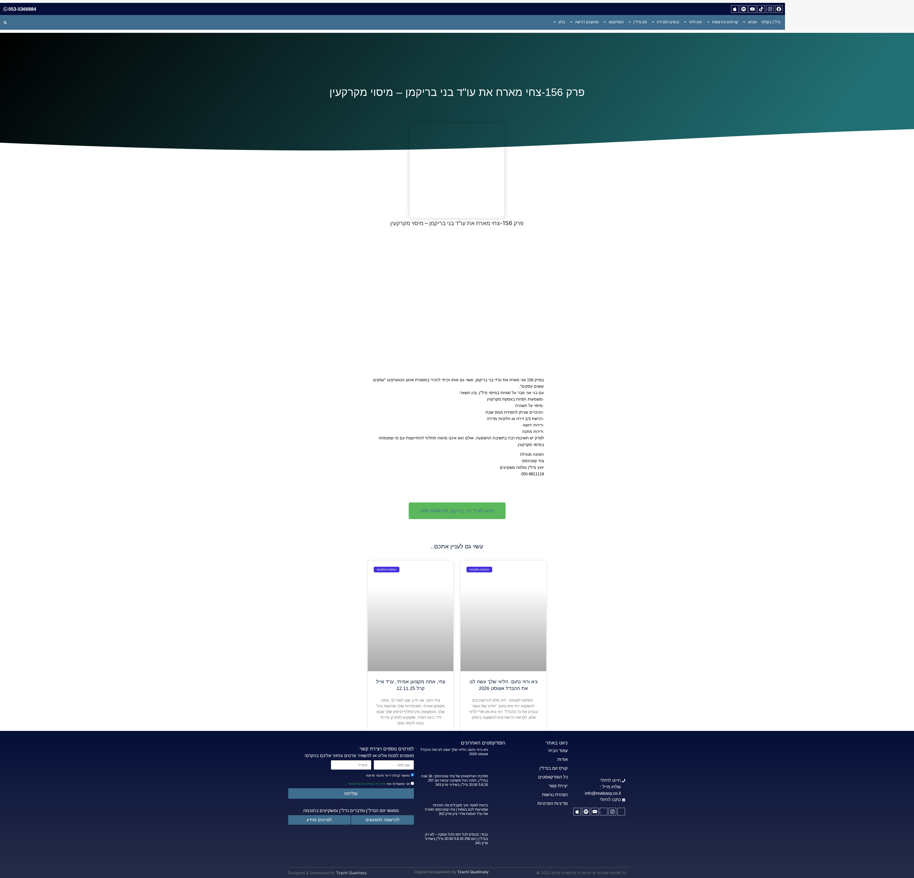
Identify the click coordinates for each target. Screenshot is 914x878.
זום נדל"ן (640, 22)
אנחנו (752, 22)
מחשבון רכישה (587, 22)
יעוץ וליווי (695, 22)
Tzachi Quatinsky (473, 871)
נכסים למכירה (668, 22)
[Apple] (735, 9)
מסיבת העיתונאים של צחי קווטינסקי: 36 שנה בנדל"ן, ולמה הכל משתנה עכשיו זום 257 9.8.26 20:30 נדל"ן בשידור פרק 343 (454, 780)
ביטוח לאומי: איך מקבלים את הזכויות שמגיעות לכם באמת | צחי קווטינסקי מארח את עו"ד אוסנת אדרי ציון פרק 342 (456, 809)
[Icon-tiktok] (603, 811)
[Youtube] (752, 9)
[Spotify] (743, 9)
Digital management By (435, 871)
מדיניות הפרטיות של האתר (366, 784)
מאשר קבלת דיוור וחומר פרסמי (388, 775)
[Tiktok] (761, 9)
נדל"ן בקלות (770, 22)
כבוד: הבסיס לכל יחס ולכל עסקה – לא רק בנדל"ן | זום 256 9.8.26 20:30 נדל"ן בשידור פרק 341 (456, 838)
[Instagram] (770, 9)
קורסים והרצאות (725, 22)
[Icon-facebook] (621, 811)
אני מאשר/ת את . (378, 783)
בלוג (561, 22)
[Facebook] (779, 9)
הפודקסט (616, 22)
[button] (5, 22)
